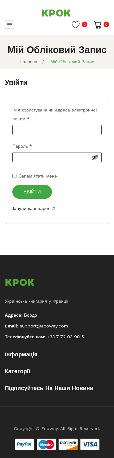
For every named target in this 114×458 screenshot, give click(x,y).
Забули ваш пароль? (33, 208)
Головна (28, 61)
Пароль (22, 146)
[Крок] (57, 12)
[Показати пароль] (95, 157)
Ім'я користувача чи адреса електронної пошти (54, 114)
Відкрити (9, 24)
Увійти (32, 192)
